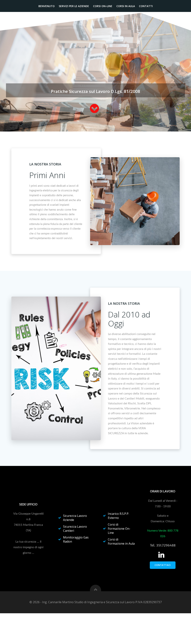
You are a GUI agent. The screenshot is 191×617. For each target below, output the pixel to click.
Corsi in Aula (125, 6)
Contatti (146, 6)
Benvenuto (46, 6)
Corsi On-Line (102, 6)
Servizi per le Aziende (74, 6)
